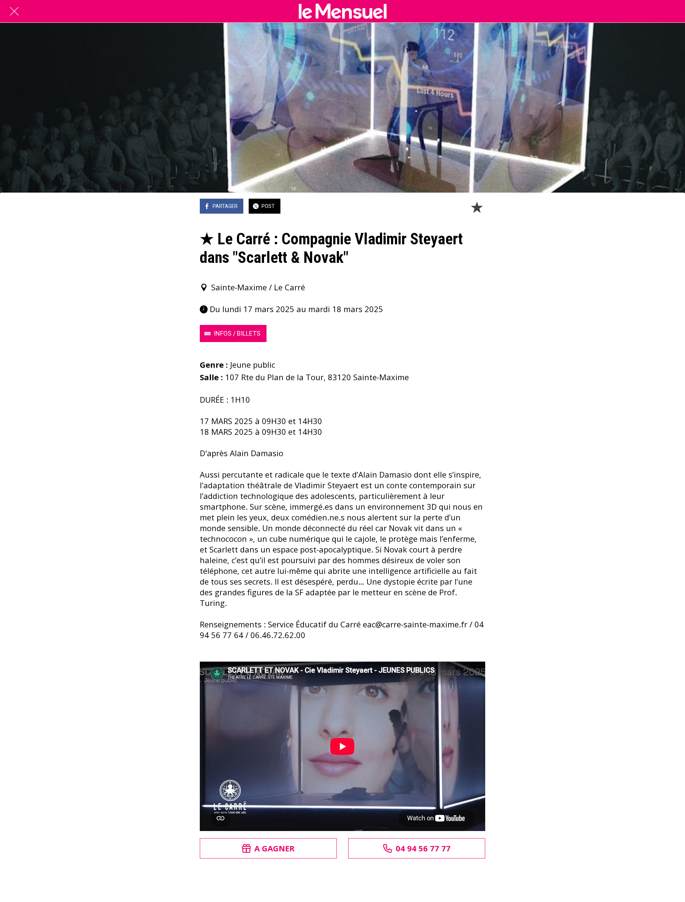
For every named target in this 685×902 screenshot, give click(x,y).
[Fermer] (14, 11)
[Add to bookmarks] (476, 206)
